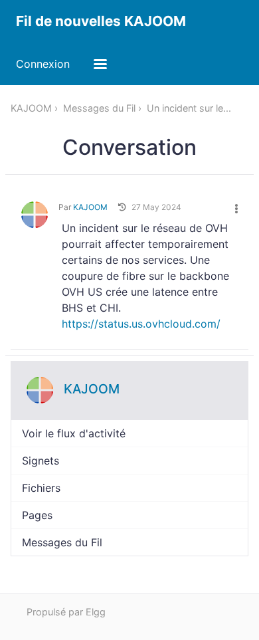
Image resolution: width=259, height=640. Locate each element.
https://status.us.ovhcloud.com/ (141, 323)
